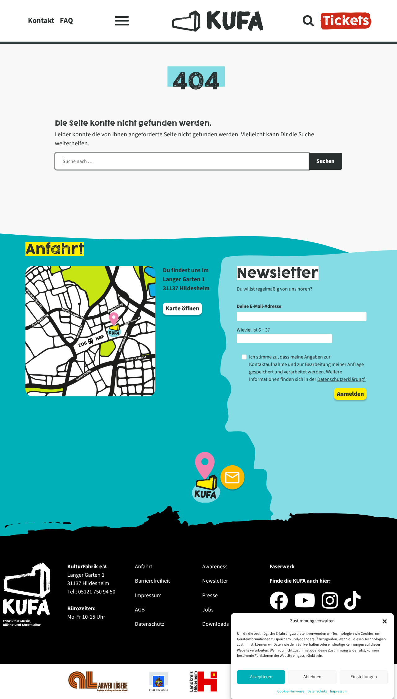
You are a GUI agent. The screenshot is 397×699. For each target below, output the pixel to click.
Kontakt (41, 20)
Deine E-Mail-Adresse (259, 306)
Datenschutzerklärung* (341, 379)
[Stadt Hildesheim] (159, 681)
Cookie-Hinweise (290, 691)
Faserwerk (282, 566)
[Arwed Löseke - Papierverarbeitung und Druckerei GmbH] (98, 681)
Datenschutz (317, 691)
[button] (384, 621)
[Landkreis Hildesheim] (204, 681)
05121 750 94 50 (96, 592)
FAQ (66, 20)
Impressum (339, 691)
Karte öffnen (182, 308)
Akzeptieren (261, 677)
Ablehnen (312, 677)
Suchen (325, 161)
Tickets (346, 20)
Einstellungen (363, 677)
